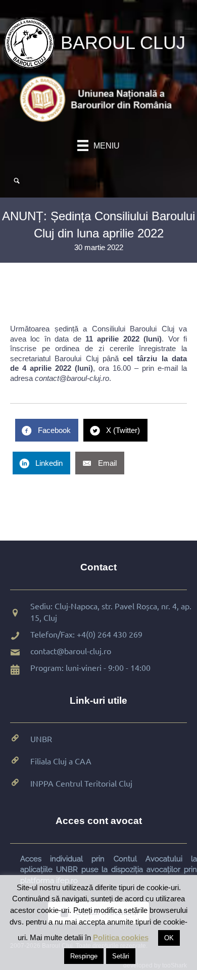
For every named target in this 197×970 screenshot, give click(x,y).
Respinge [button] (83, 956)
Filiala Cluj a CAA (60, 761)
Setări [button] (120, 956)
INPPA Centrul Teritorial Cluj (81, 783)
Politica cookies (121, 937)
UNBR (41, 739)
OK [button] (169, 938)
